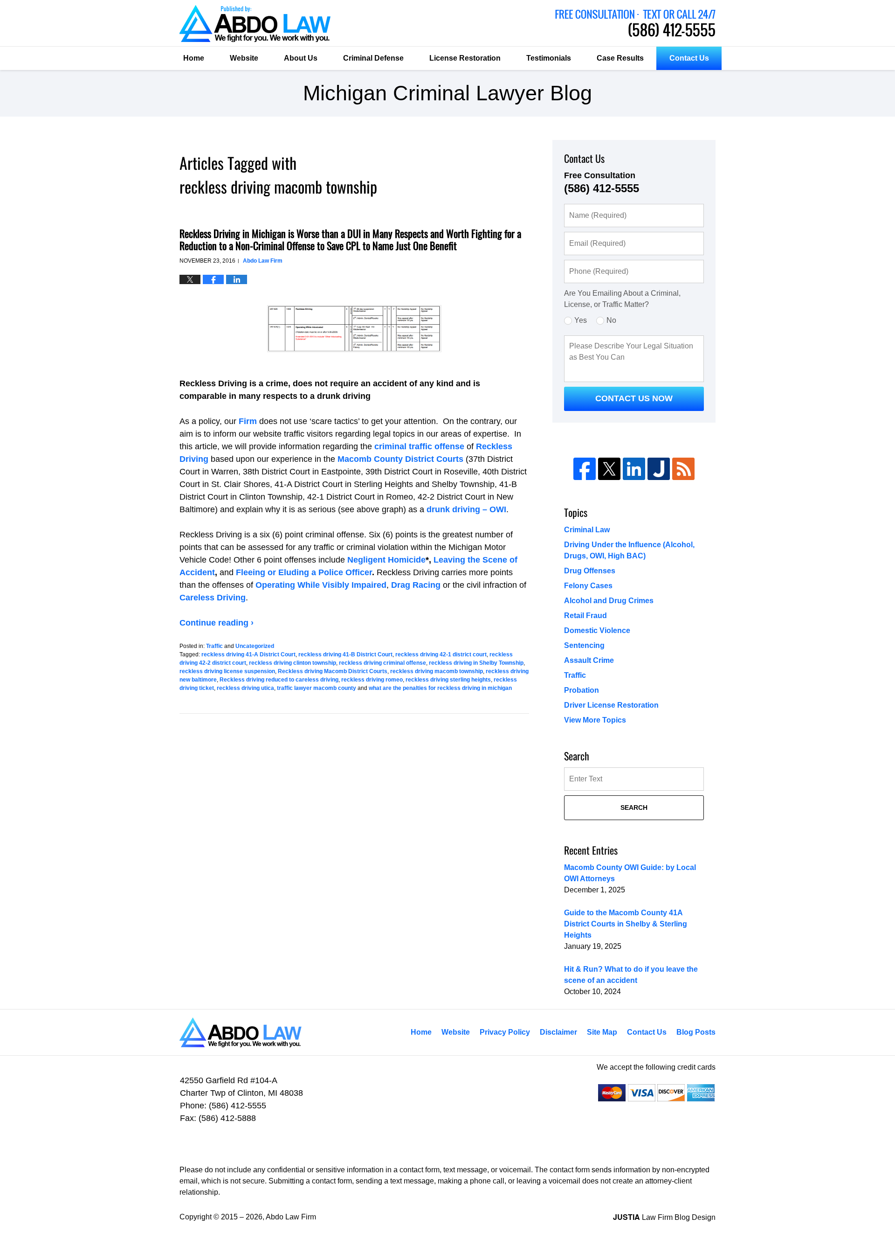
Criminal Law (587, 530)
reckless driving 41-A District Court (248, 654)
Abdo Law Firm (635, 23)
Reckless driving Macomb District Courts (332, 671)
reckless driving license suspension (227, 671)
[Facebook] (584, 469)
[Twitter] (609, 469)
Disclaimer (558, 1032)
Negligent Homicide (386, 559)
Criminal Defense (373, 58)
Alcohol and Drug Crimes (609, 601)
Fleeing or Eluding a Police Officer (304, 572)
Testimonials (548, 58)
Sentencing (584, 645)
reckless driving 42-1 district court (441, 654)
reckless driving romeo (372, 679)
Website (244, 58)
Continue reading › (216, 622)
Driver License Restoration (611, 705)
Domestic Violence (597, 630)
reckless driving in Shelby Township (476, 663)
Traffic (214, 646)
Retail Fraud (585, 616)
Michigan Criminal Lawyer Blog (254, 23)
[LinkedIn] (634, 469)
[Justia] (658, 469)
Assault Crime (589, 660)
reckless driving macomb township (436, 671)
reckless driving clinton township (292, 663)
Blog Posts (696, 1032)
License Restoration (465, 58)
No (611, 320)
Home (193, 58)
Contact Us (689, 58)
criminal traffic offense (419, 446)
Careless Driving (212, 597)
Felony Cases (588, 586)
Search (633, 807)
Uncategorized (254, 646)
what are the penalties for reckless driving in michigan (440, 688)
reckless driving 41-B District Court (345, 654)
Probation (581, 690)
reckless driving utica (245, 688)
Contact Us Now (634, 398)
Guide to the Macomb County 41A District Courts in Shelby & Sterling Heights (625, 924)
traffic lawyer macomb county (316, 688)
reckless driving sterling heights (448, 679)
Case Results (620, 58)
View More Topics (595, 720)
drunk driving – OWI (466, 509)
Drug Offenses (589, 571)
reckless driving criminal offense (382, 663)
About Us (300, 58)
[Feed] (683, 469)
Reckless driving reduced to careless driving (279, 679)
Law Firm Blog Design (664, 1217)
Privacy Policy (505, 1032)
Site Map (602, 1032)
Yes (580, 320)
